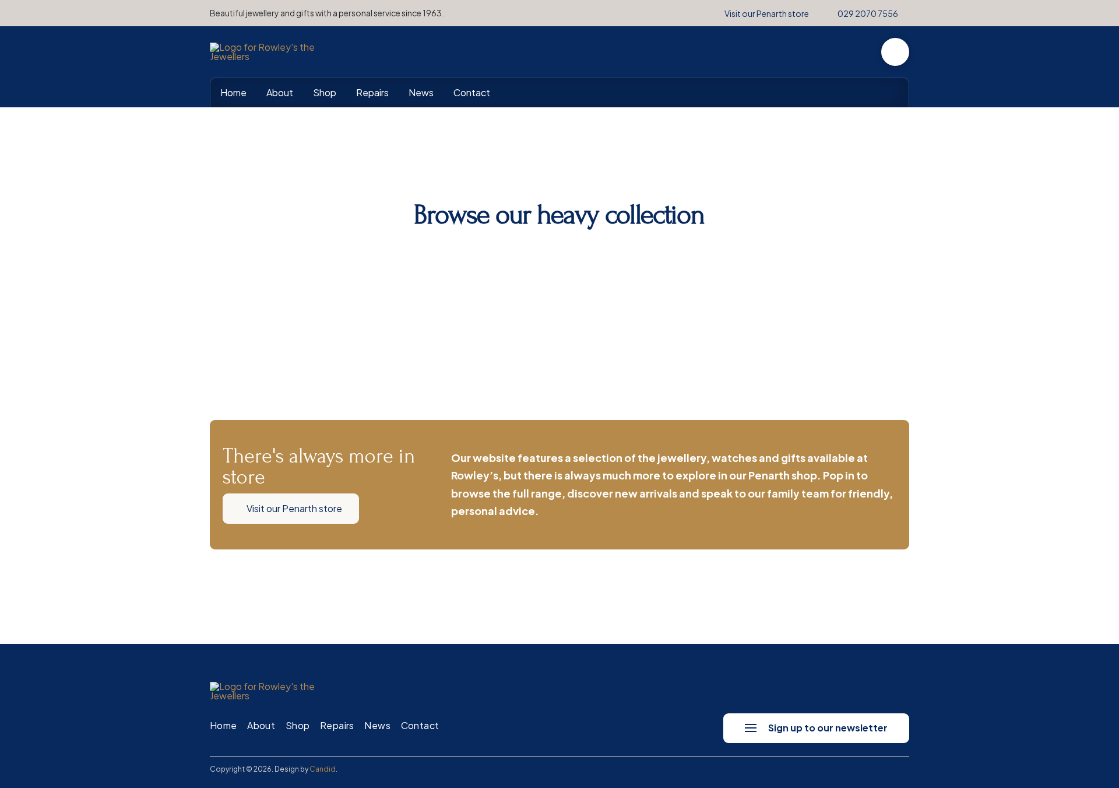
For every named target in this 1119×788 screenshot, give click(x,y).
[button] (895, 52)
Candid (322, 769)
